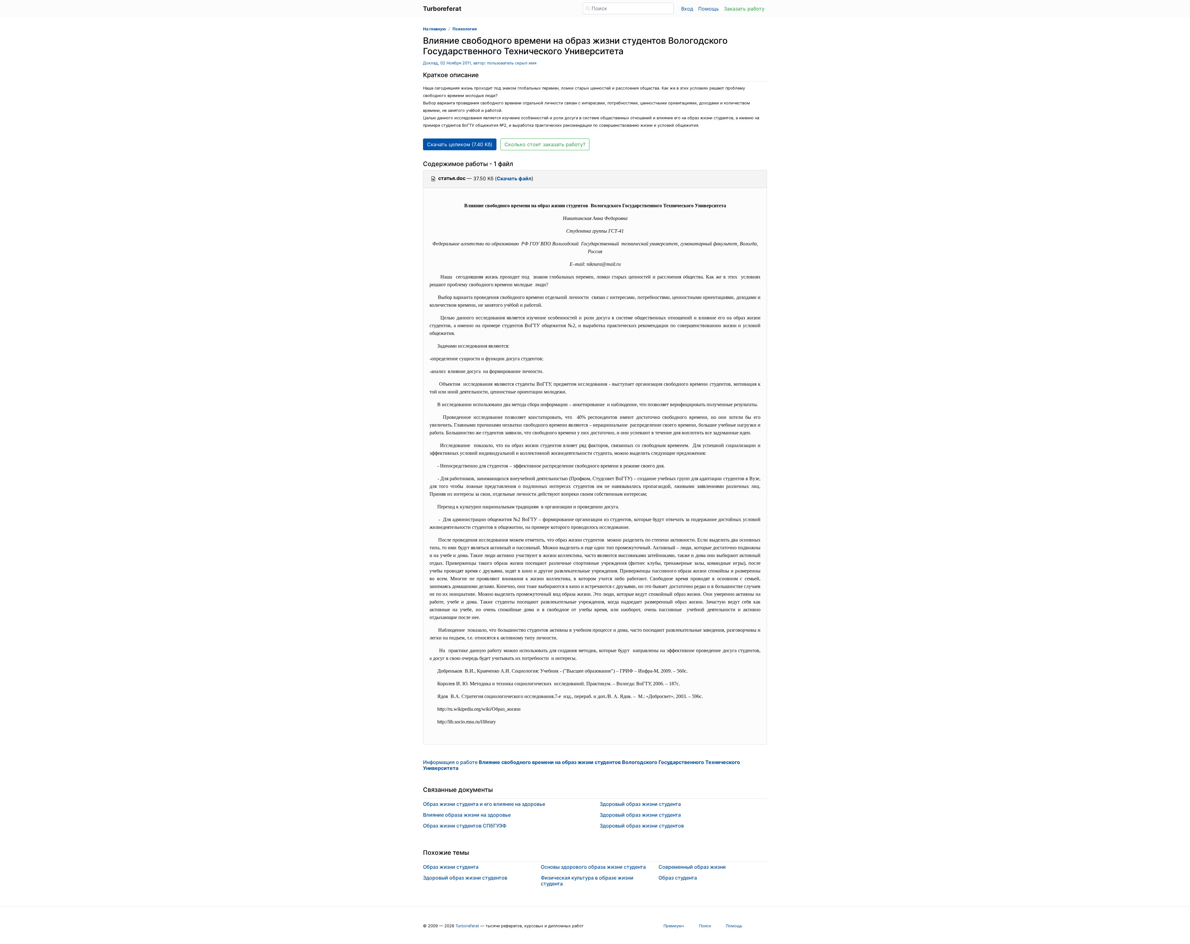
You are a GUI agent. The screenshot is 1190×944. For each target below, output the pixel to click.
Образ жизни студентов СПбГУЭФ (464, 826)
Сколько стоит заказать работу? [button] (545, 144)
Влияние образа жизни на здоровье (467, 815)
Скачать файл (514, 178)
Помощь (708, 9)
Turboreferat (467, 926)
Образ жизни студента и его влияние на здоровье (484, 804)
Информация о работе (581, 765)
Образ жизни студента (450, 867)
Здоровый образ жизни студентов (642, 826)
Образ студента (678, 878)
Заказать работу (744, 9)
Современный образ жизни (692, 867)
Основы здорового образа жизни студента (593, 867)
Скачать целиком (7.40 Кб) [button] (459, 144)
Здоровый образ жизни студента (640, 804)
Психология (464, 29)
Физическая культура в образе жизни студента (587, 881)
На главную (434, 29)
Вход (687, 9)
